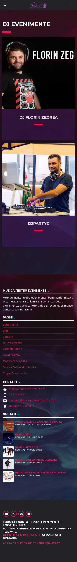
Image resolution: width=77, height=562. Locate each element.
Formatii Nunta (12, 349)
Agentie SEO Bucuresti (21, 535)
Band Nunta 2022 (26, 447)
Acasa (7, 543)
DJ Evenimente (12, 342)
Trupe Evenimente (15, 373)
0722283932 (17, 394)
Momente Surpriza (15, 361)
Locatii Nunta (11, 355)
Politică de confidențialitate (37, 543)
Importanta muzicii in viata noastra (40, 472)
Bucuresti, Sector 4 (21, 405)
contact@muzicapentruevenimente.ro (34, 400)
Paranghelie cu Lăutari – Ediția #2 (38, 421)
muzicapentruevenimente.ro (27, 389)
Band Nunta (10, 324)
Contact (8, 336)
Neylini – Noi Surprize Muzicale (36, 460)
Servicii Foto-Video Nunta (19, 367)
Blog (6, 330)
